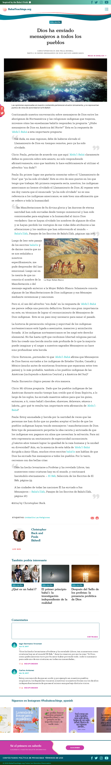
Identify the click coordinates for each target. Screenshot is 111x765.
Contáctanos (10, 757)
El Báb (52, 476)
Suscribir (75, 747)
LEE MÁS (16, 549)
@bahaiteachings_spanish (57, 700)
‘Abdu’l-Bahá (19, 131)
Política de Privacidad (31, 757)
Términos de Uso (54, 757)
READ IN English (96, 55)
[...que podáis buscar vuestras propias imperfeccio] (55, 720)
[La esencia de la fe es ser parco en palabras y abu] (26, 720)
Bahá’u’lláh (21, 233)
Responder (31, 663)
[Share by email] (93, 517)
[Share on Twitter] (2, 113)
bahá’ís (34, 244)
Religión (55, 22)
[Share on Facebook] (2, 108)
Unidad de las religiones (37, 517)
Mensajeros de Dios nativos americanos (64, 53)
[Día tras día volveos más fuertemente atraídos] (83, 720)
